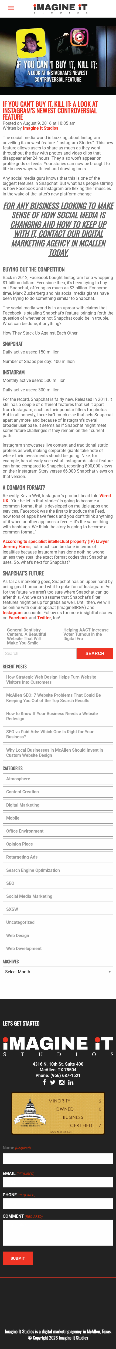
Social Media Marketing (29, 896)
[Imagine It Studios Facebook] (44, 1083)
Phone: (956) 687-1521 (58, 1075)
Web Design (17, 935)
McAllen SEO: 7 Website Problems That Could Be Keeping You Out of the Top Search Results (53, 698)
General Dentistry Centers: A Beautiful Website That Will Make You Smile (26, 636)
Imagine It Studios (40, 128)
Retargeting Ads (21, 857)
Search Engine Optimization (33, 870)
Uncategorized (20, 922)
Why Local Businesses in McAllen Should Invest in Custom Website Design (54, 753)
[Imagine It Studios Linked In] (71, 1083)
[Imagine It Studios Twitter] (53, 1083)
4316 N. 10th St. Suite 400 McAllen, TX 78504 (58, 1067)
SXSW (12, 909)
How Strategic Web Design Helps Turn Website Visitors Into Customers (51, 679)
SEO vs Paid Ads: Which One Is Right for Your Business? (50, 734)
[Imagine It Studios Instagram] (62, 1083)
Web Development (24, 948)
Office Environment (24, 831)
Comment (23, 1216)
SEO (10, 883)
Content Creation (22, 791)
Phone (19, 1195)
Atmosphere (18, 778)
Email (18, 1173)
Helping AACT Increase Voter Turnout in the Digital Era (86, 634)
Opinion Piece (19, 844)
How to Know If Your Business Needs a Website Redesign (52, 716)
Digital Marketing (22, 805)
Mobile (12, 818)
